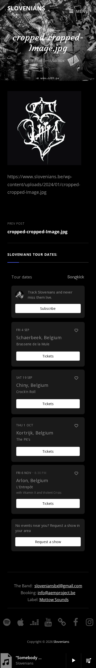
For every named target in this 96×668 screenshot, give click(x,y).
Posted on (48, 61)
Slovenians (26, 8)
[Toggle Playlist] (88, 660)
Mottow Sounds (54, 599)
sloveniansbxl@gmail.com (58, 586)
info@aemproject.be (56, 592)
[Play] (73, 660)
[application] (72, 660)
